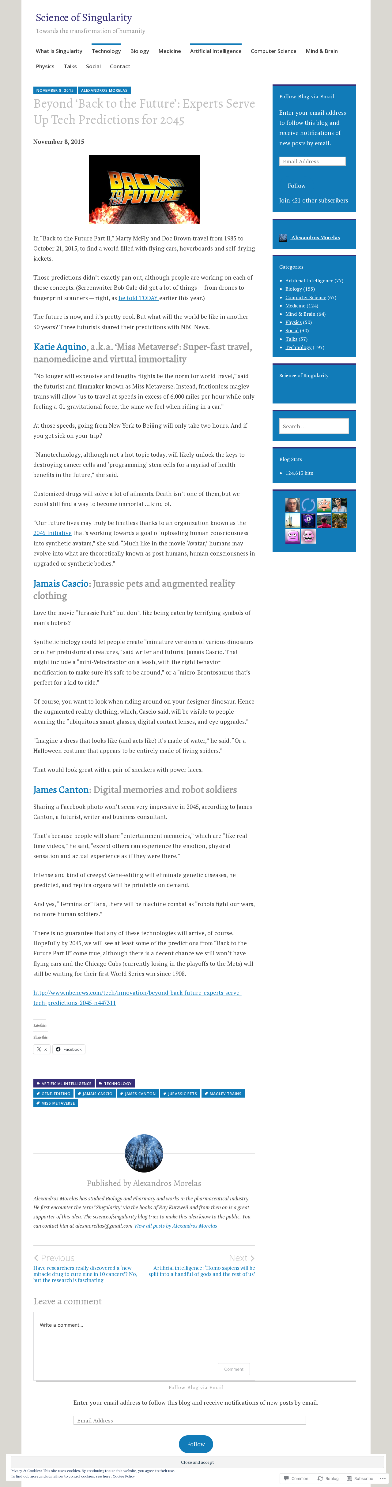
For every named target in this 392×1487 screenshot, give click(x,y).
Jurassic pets (182, 1093)
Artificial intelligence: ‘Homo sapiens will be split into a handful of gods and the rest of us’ (202, 1265)
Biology (139, 50)
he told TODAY (139, 298)
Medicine (169, 50)
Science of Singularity (84, 17)
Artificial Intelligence (216, 50)
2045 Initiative (52, 533)
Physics (45, 66)
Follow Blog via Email (307, 96)
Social (93, 66)
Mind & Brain (322, 50)
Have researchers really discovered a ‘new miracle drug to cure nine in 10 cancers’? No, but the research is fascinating (85, 1268)
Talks (70, 66)
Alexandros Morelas (104, 90)
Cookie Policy (124, 1476)
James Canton (61, 789)
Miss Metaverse (58, 1103)
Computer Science (273, 50)
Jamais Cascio (61, 583)
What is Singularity (59, 50)
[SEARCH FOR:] (314, 426)
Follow (297, 185)
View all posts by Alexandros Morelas (175, 1225)
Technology (106, 50)
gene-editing (56, 1093)
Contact (120, 66)
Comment (233, 1369)
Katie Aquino (59, 346)
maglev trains (226, 1093)
